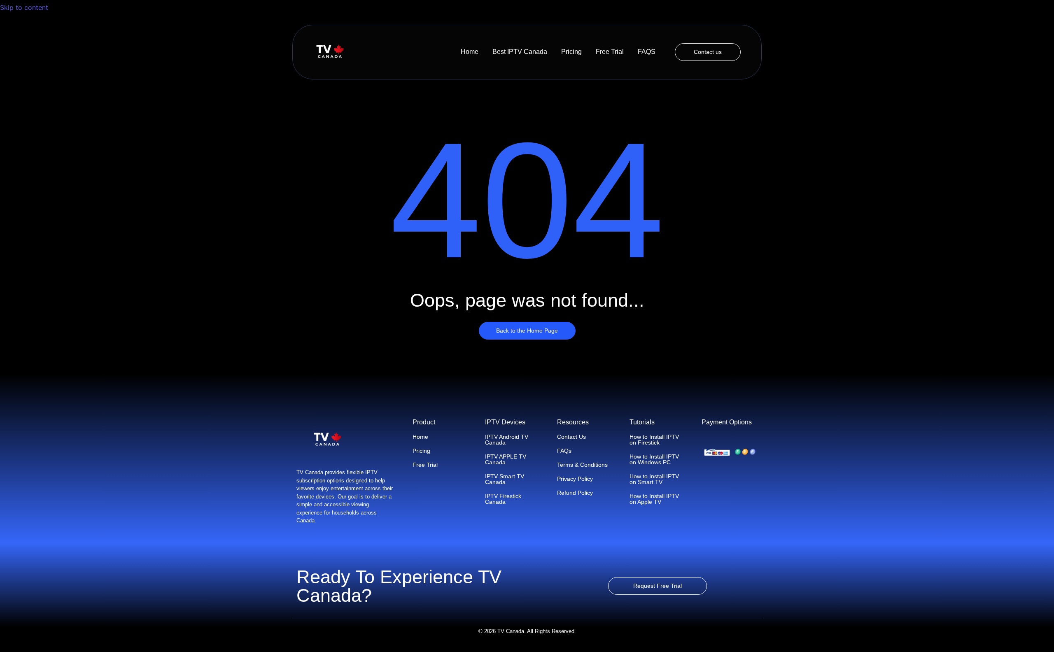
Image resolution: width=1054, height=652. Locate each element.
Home (469, 51)
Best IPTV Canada (519, 51)
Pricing (571, 51)
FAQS (646, 51)
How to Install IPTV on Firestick (654, 439)
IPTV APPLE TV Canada (505, 459)
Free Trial (610, 51)
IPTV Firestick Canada (503, 499)
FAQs (564, 450)
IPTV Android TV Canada (506, 439)
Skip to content (25, 7)
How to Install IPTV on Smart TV (654, 479)
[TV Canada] (330, 51)
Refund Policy (575, 492)
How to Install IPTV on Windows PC (654, 459)
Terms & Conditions (582, 464)
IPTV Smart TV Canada (504, 479)
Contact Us (571, 436)
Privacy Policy (575, 478)
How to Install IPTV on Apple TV (654, 499)
